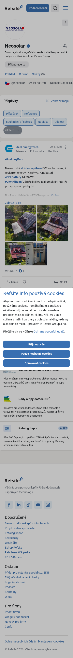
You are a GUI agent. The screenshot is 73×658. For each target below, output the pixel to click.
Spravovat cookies (36, 363)
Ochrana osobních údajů (48, 331)
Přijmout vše (36, 344)
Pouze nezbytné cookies (36, 353)
